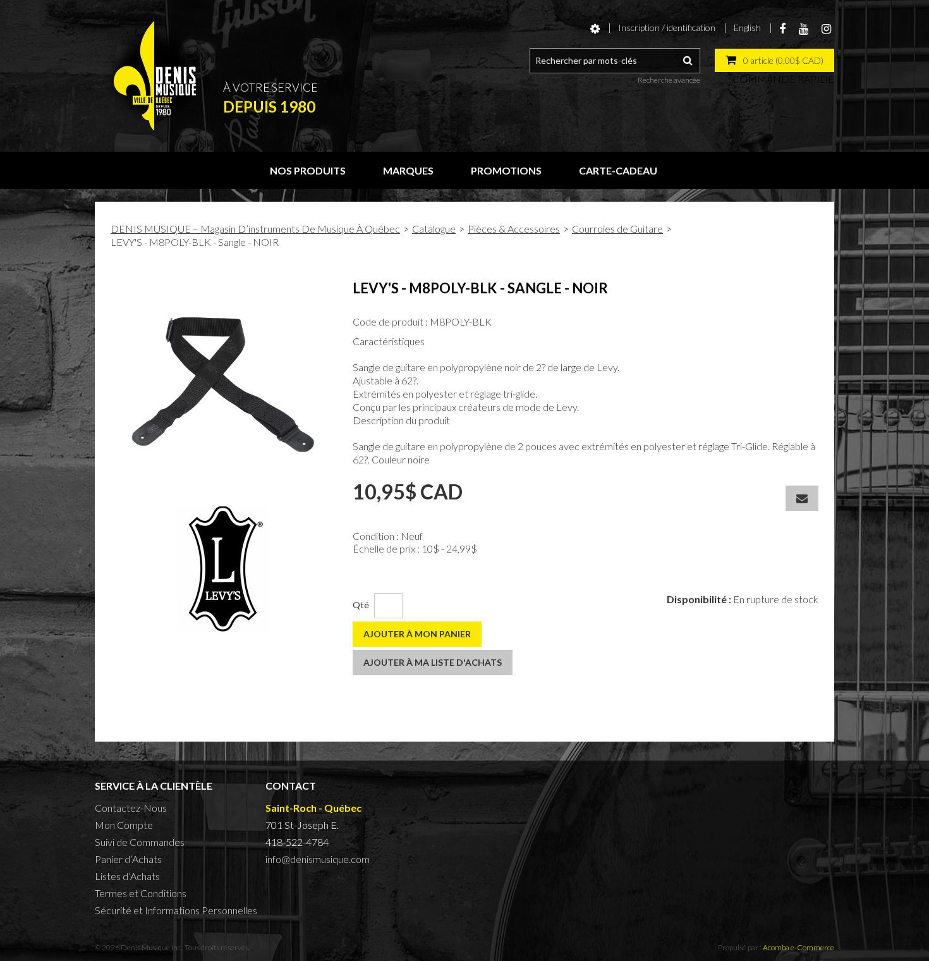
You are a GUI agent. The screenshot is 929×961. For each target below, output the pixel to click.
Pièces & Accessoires (514, 229)
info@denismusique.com (317, 859)
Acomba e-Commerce (798, 947)
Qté (361, 604)
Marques (408, 170)
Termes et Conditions (140, 893)
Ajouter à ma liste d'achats (432, 662)
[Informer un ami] (802, 498)
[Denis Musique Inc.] (155, 76)
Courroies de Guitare (617, 229)
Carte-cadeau (618, 170)
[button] (774, 60)
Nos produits (308, 170)
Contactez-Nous (131, 808)
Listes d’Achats (127, 876)
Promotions (506, 170)
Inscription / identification (666, 27)
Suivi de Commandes (140, 842)
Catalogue (434, 229)
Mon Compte (124, 825)
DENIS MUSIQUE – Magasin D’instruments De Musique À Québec (255, 229)
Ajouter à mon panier (417, 633)
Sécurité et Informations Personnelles (176, 910)
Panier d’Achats (128, 859)
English (747, 27)
